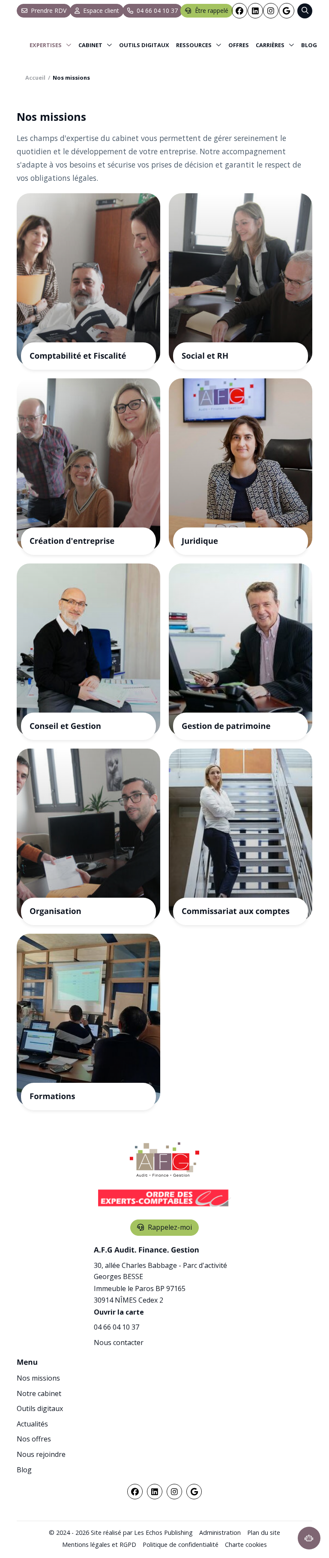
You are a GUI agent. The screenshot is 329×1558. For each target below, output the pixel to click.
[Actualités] (198, 45)
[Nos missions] (51, 45)
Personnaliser (221, 1536)
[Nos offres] (238, 45)
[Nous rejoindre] (275, 45)
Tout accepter (54, 1536)
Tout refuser (137, 1536)
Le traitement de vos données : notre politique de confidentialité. (100, 1513)
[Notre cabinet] (95, 45)
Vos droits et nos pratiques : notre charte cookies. (80, 1505)
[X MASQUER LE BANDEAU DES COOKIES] (267, 1443)
